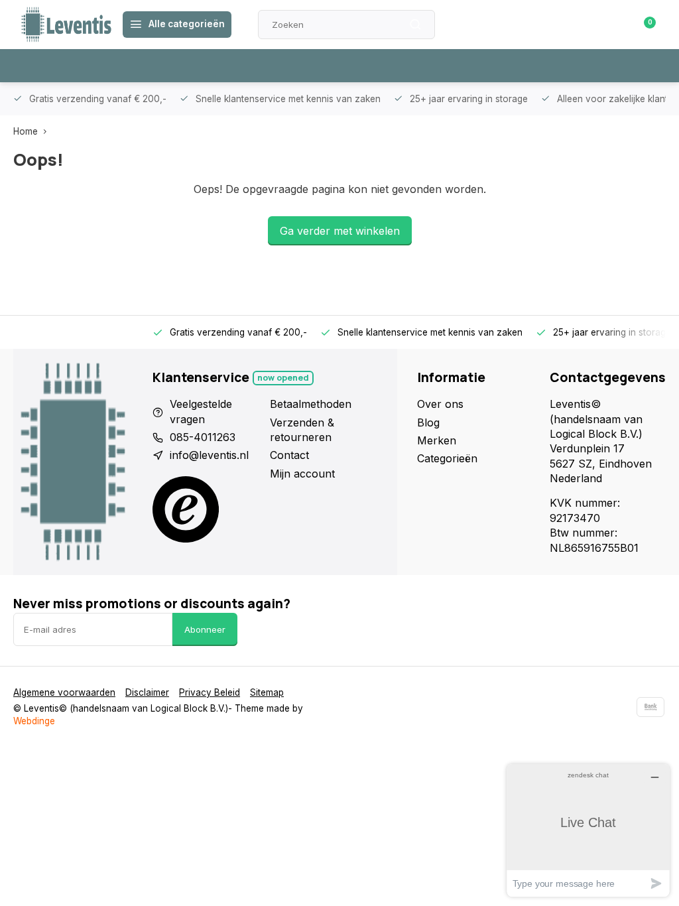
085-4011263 (202, 437)
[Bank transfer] (650, 707)
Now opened (283, 377)
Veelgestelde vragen (201, 411)
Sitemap (267, 692)
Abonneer (204, 629)
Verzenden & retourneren (302, 430)
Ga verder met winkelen (340, 230)
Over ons (440, 404)
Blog (428, 422)
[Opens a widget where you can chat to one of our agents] (588, 830)
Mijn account (302, 473)
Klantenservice (508, 24)
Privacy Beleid (209, 692)
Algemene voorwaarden (64, 692)
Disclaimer (147, 692)
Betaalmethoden (310, 404)
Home (25, 131)
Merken (436, 440)
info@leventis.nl (209, 455)
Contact (289, 455)
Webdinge (34, 721)
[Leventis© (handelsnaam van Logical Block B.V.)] (66, 24)
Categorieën (447, 458)
